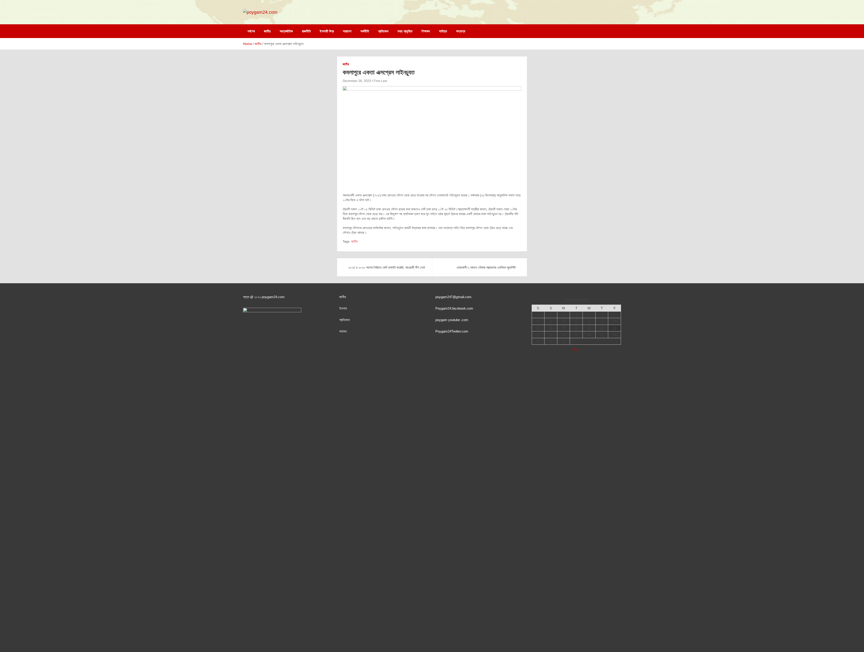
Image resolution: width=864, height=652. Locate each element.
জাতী (341, 297)
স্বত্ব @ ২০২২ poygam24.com (264, 297)
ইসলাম (343, 308)
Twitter (456, 331)
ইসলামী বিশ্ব (327, 31)
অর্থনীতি (364, 31)
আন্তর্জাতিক (286, 31)
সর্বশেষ (251, 31)
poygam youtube (448, 320)
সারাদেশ (347, 31)
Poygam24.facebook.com (454, 308)
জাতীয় (267, 31)
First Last (380, 81)
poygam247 (444, 297)
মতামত (343, 331)
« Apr (574, 349)
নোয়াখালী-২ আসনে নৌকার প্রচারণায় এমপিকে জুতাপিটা (486, 267)
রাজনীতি (306, 31)
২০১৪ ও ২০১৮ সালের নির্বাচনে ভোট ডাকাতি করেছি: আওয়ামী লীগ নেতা (386, 267)
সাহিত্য (443, 31)
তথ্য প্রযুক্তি (405, 31)
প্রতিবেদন (383, 31)
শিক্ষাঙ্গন (425, 31)
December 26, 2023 (357, 81)
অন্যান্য (460, 31)
